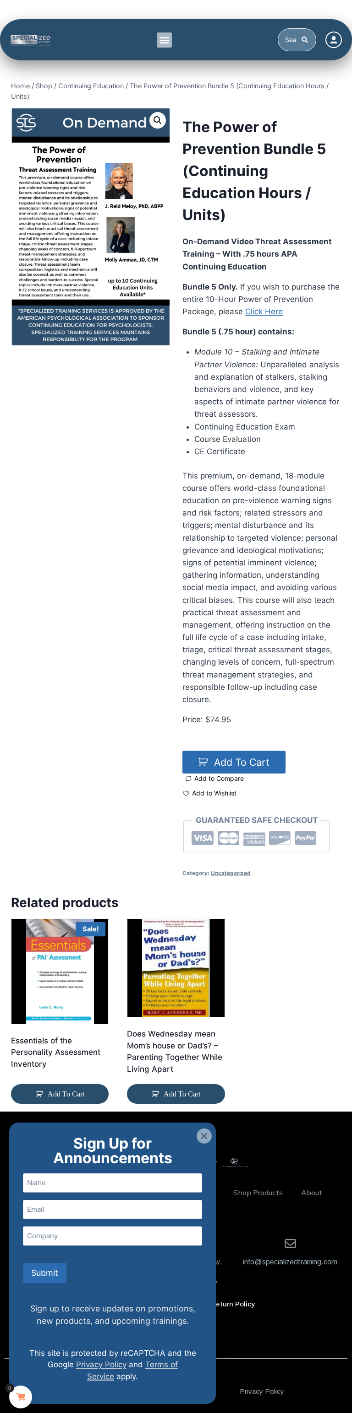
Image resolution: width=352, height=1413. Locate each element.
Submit (44, 1273)
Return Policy (233, 1304)
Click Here (264, 311)
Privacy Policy (262, 1391)
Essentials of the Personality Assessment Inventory (55, 1052)
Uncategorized (231, 873)
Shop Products (258, 1192)
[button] (164, 40)
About (311, 1192)
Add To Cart (242, 762)
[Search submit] (306, 40)
